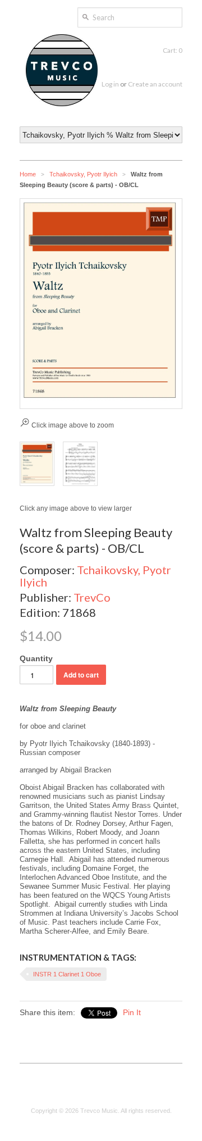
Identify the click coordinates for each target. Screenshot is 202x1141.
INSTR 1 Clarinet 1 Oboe (67, 974)
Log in (110, 84)
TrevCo (92, 597)
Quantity (36, 658)
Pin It (132, 1012)
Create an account (155, 84)
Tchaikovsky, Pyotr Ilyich (83, 174)
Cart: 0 (172, 50)
